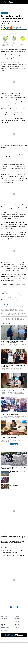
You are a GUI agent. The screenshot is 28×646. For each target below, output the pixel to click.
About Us (17, 627)
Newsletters (17, 618)
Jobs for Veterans (18, 629)
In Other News (5, 323)
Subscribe (17, 616)
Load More (14, 444)
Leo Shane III (5, 23)
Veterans (4, 13)
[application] (14, 459)
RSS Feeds (17, 619)
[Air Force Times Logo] (8, 1)
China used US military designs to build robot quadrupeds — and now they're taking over (14, 468)
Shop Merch (17, 621)
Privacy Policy (4, 616)
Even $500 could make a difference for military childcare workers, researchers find (12, 436)
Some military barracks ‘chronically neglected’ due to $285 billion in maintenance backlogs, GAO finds (14, 537)
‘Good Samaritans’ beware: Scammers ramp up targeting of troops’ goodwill (12, 389)
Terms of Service (4, 618)
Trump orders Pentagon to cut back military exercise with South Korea (17, 485)
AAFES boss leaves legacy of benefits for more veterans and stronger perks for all (12, 341)
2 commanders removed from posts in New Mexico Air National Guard (13, 546)
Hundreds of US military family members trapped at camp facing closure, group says (13, 551)
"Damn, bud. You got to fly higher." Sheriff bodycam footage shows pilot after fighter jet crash (17, 479)
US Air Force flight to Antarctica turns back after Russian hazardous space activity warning (13, 541)
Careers (16, 625)
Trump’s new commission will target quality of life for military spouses (14, 365)
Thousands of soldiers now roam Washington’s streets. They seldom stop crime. (12, 556)
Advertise (3, 625)
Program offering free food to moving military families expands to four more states (12, 413)
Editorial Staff (4, 630)
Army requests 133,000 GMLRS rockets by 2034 (17, 472)
